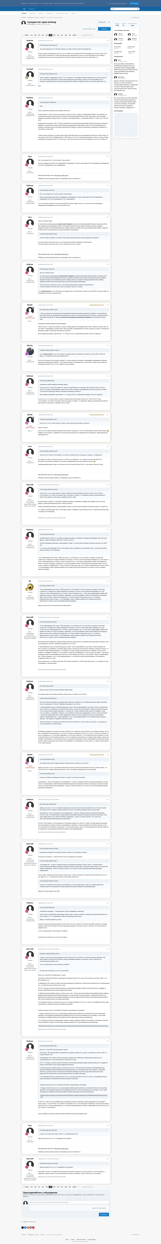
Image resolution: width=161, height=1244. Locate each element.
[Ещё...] (107, 41)
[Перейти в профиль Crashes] (115, 39)
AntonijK (134, 38)
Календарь (32, 13)
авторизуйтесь (77, 1194)
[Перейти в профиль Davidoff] (30, 75)
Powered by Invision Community (80, 1241)
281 (39, 35)
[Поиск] (138, 9)
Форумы (24, 13)
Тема (72, 1239)
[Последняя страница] (78, 35)
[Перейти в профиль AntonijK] (129, 39)
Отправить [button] (104, 1214)
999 (31, 360)
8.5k (30, 321)
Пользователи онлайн (62, 13)
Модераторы (49, 13)
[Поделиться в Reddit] (28, 1227)
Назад (27, 35)
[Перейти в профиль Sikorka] (30, 351)
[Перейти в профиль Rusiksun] (30, 46)
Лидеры (73, 13)
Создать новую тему (89, 29)
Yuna (30, 156)
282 (43, 35)
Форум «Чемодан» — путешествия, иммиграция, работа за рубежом (52, 3)
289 (70, 35)
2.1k (31, 499)
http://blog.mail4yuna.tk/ (61, 175)
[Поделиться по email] (30, 1227)
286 (58, 35)
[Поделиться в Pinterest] (33, 1227)
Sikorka (30, 345)
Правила (40, 13)
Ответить (104, 29)
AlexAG (29, 305)
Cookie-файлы (91, 1239)
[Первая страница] (22, 35)
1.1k (31, 83)
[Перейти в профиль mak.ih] (23, 23)
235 (31, 55)
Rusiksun (29, 40)
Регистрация (134, 3)
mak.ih (33, 24)
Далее (74, 35)
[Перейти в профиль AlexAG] (30, 311)
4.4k (30, 171)
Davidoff (30, 69)
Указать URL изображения (99, 1208)
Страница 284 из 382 (87, 35)
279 (31, 35)
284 (50, 35)
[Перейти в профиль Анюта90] (30, 490)
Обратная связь (81, 1239)
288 (66, 35)
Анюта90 (29, 485)
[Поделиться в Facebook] (25, 1227)
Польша (47, 24)
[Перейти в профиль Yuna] (30, 162)
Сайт (24, 9)
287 (62, 35)
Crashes (120, 38)
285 (54, 35)
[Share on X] (22, 1227)
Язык (67, 1239)
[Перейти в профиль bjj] (30, 587)
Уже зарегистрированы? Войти (117, 3)
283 (47, 35)
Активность (32, 9)
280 (35, 35)
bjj (30, 581)
